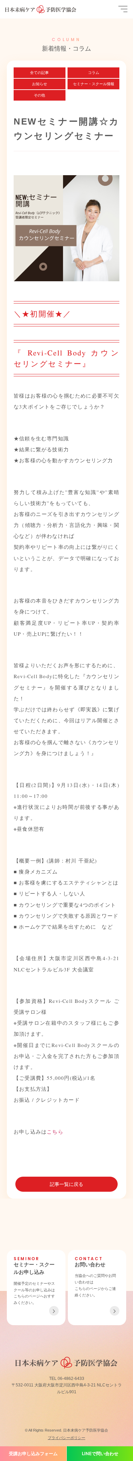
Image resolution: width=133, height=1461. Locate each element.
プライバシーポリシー (66, 1438)
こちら (55, 1131)
